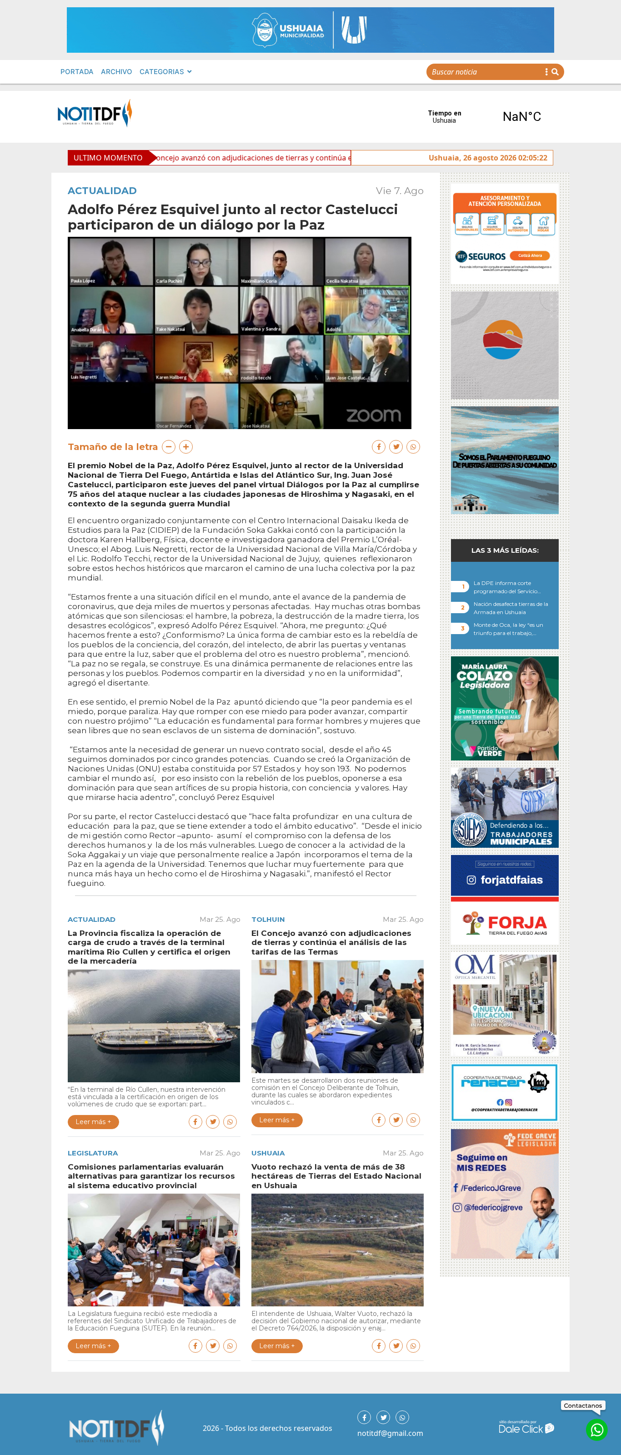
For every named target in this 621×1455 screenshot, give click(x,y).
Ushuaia (268, 1153)
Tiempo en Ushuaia (483, 117)
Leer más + (93, 1122)
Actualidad (102, 190)
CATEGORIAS (162, 71)
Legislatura (93, 1153)
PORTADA (77, 71)
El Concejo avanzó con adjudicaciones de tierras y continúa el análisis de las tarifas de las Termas (241, 158)
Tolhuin (268, 919)
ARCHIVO (116, 71)
